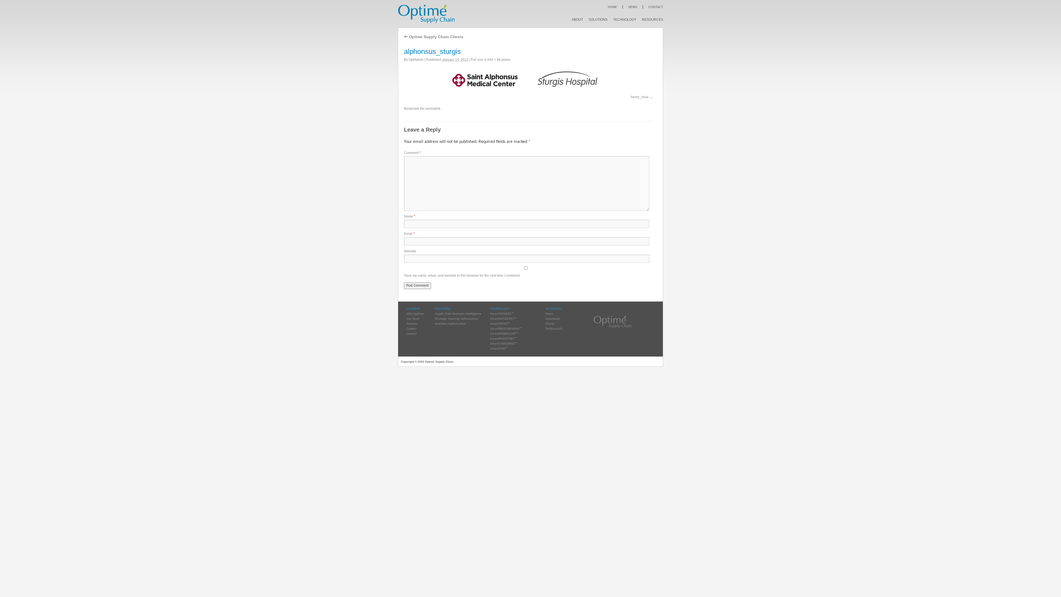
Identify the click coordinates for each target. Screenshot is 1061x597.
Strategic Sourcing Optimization (456, 319)
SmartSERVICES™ (502, 314)
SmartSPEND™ (500, 324)
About (577, 19)
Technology (624, 19)
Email (409, 234)
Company (413, 309)
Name (409, 216)
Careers (411, 329)
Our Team (413, 319)
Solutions (598, 19)
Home (612, 7)
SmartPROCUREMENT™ (506, 329)
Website (410, 251)
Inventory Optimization (450, 324)
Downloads (552, 319)
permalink (433, 109)
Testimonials (554, 329)
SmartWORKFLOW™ (504, 334)
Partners (412, 324)
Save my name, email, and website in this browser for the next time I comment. (462, 275)
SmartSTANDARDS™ (503, 343)
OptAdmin (416, 60)
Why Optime (415, 314)
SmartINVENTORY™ (503, 339)
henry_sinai (639, 97)
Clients (550, 324)
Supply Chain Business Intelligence (458, 314)
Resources (652, 19)
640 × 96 (494, 60)
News (632, 7)
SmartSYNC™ (499, 348)
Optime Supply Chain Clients (433, 37)
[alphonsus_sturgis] (528, 79)
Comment (412, 153)
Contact (655, 7)
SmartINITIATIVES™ (503, 319)
